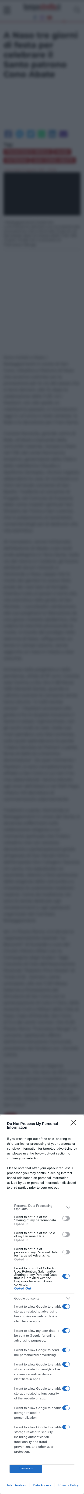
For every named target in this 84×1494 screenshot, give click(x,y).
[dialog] (42, 1304)
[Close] (74, 1124)
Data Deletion (16, 1485)
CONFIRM (26, 1468)
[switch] (66, 1218)
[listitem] (42, 1207)
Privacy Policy (68, 1485)
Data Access (42, 1485)
